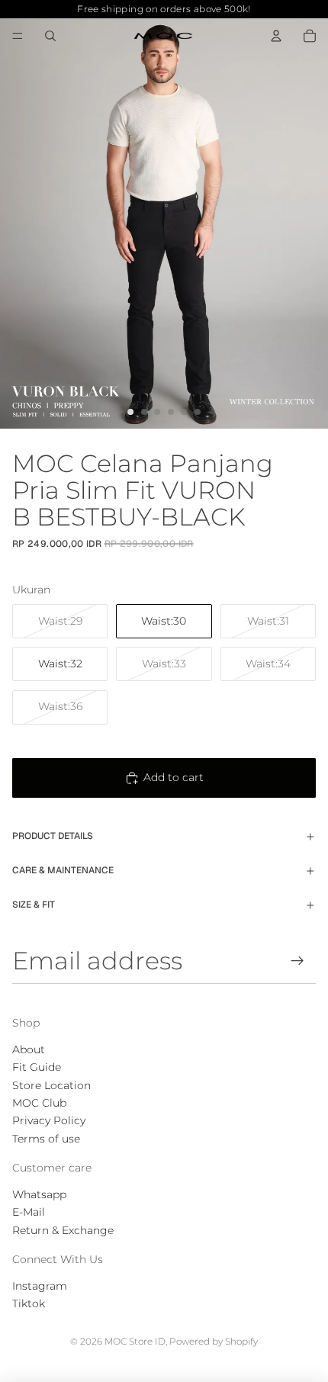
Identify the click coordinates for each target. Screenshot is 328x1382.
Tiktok (28, 1303)
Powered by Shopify (213, 1341)
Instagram (39, 1286)
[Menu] (17, 35)
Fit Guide (36, 1067)
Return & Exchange (63, 1230)
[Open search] (50, 36)
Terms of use (46, 1139)
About (28, 1049)
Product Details (52, 836)
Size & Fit (33, 904)
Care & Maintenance (63, 870)
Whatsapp (39, 1194)
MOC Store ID (135, 1341)
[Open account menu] (276, 36)
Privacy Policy (48, 1120)
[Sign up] (298, 961)
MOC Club (39, 1103)
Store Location (51, 1085)
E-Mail (28, 1212)
